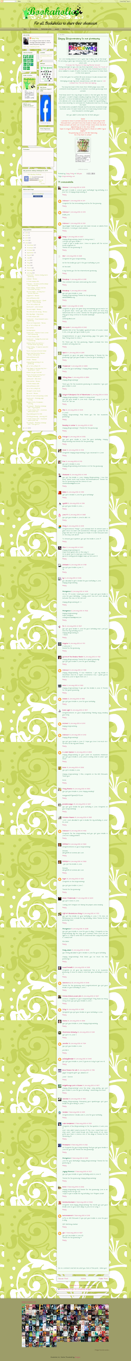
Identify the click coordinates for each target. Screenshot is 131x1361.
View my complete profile (31, 47)
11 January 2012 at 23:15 (76, 353)
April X (64, 353)
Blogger (77, 1357)
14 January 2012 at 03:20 (77, 844)
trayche (65, 643)
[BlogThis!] (89, 173)
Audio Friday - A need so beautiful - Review (37, 347)
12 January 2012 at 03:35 (77, 515)
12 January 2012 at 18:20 (74, 685)
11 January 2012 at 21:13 (77, 212)
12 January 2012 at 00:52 (76, 437)
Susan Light (66, 710)
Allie (63, 410)
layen (64, 879)
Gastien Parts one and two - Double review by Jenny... (35, 343)
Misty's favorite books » (102, 1350)
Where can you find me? (34, 372)
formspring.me (30, 330)
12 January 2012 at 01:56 (76, 503)
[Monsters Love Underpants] (24, 1309)
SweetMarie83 (67, 967)
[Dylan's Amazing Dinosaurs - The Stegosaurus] (90, 1308)
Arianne (65, 187)
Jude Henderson (68, 1123)
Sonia (64, 767)
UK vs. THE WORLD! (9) (33, 304)
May (28, 263)
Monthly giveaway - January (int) (36, 416)
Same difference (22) (32, 298)
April (28, 265)
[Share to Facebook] (92, 173)
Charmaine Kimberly (69, 1032)
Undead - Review (31, 279)
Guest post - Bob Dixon (33, 379)
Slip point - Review (32, 393)
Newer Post (63, 1278)
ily (63, 578)
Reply (64, 195)
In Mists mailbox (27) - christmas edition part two (36, 410)
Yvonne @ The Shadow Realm (72, 657)
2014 (26, 238)
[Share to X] (91, 173)
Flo (63, 626)
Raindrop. (65, 279)
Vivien (64, 450)
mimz (64, 685)
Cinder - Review (31, 360)
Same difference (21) (32, 357)
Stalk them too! (66, 29)
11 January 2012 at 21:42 (78, 327)
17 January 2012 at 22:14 (84, 898)
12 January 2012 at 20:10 (76, 723)
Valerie (64, 699)
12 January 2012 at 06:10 (74, 547)
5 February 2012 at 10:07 (83, 1172)
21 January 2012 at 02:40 (80, 950)
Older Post (103, 1278)
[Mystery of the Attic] (31, 1318)
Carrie (64, 1021)
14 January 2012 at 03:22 (77, 861)
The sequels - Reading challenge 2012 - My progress (36, 407)
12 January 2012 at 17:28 (77, 670)
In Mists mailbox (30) (32, 316)
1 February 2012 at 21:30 (76, 1112)
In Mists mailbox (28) (32, 384)
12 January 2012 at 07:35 (77, 565)
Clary (64, 526)
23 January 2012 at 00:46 (80, 983)
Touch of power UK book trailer (36, 351)
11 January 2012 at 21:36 (74, 306)
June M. (65, 515)
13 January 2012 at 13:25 (83, 817)
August (29, 255)
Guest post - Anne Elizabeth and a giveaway (37, 319)
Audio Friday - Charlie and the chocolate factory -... (36, 288)
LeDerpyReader (68, 1059)
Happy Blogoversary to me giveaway (34, 363)
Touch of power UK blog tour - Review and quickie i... (36, 375)
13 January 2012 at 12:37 (82, 804)
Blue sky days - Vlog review (35, 314)
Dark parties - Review (33, 381)
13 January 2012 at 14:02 (77, 831)
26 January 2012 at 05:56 (76, 1021)
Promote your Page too (45, 122)
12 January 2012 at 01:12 (74, 461)
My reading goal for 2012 (34, 414)
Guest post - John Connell (34, 307)
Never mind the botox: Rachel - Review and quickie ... (36, 354)
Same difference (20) (32, 386)
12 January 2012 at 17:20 (92, 657)
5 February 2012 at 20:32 (75, 1187)
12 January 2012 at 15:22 (79, 611)
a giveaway (83, 169)
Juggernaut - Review (32, 296)
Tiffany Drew (67, 377)
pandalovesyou (67, 804)
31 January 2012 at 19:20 (77, 1099)
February (30, 270)
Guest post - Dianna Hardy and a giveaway (37, 275)
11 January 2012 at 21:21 (77, 223)
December (30, 245)
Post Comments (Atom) (87, 1285)
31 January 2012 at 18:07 (91, 1085)
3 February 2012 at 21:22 (79, 1145)
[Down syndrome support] (45, 121)
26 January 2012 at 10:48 (86, 1032)
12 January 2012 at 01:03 (75, 450)
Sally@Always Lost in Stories (72, 1085)
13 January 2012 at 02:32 (75, 767)
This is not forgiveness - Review (36, 323)
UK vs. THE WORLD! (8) (33, 325)
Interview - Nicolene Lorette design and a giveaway (37, 284)
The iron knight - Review (33, 309)
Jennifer (65, 1043)
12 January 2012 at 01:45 (78, 475)
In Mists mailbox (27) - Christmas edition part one (36, 419)
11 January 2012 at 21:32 (78, 291)
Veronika (65, 1099)
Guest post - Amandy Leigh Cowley (35, 399)
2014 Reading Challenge (34, 174)
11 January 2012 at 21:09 (77, 187)
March (29, 268)
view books (43, 183)
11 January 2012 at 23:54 (80, 377)
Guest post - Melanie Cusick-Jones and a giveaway (37, 333)
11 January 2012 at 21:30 (78, 279)
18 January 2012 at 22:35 (79, 929)
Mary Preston (67, 789)
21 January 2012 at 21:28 (81, 967)
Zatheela (65, 565)
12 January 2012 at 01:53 (75, 492)
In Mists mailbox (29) (32, 337)
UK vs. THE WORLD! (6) (33, 388)
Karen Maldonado (69, 898)
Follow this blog (38, 196)
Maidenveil (66, 366)
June (28, 260)
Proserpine (66, 1145)
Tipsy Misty (35, 38)
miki (63, 256)
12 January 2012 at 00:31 (84, 425)
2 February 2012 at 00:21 (83, 1123)
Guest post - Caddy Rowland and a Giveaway (37, 339)
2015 (26, 235)
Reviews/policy (34, 29)
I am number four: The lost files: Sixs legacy (87, 82)
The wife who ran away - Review (36, 312)
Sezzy (64, 237)
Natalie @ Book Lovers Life (71, 996)
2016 (26, 233)
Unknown (65, 201)
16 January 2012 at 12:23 (75, 879)
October (30, 250)
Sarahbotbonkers (68, 1202)
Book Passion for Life (69, 1070)
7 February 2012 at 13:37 (73, 1233)
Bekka (64, 492)
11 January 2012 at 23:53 (79, 366)
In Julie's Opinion (68, 752)
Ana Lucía (66, 327)
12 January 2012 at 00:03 (99, 395)
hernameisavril (67, 1215)
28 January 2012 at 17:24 (77, 1043)
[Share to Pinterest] (94, 173)
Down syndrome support (45, 94)
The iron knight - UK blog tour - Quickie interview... (36, 292)
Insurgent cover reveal (33, 391)
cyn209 (64, 503)
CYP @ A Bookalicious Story (72, 913)
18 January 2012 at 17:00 (90, 913)
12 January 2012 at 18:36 (76, 699)
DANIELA (65, 844)
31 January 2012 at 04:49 (82, 1059)
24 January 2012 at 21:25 (75, 1009)
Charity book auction (46, 29)
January (29, 273)
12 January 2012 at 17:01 (77, 643)
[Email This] (87, 173)
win (73, 176)
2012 (26, 243)
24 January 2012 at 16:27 (90, 996)
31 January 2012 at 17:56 (86, 1070)
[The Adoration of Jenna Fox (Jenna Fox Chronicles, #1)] (48, 1319)
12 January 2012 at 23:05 (83, 752)
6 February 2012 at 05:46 (84, 1202)
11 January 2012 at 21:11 (77, 201)
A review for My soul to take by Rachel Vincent (83, 65)
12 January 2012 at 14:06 (79, 591)
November (30, 248)
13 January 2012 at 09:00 (81, 789)
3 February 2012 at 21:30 (79, 1158)
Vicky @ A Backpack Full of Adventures (76, 395)
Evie (63, 461)
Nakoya (65, 437)
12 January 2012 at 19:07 (79, 710)
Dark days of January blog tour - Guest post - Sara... (36, 369)
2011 (26, 428)
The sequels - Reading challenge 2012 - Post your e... (36, 423)
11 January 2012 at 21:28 (73, 256)
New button (30, 328)
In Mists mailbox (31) (32, 281)
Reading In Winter (68, 425)
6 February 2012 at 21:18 (81, 1215)
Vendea (65, 1112)
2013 (26, 240)
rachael (65, 723)
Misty (30, 177)
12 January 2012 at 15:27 (73, 626)
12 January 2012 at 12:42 (72, 578)
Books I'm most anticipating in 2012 (37, 396)
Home (25, 29)
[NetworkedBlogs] (38, 194)
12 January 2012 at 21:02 (77, 735)
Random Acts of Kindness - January (35, 403)
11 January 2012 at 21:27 (75, 237)
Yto (63, 1233)
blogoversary (67, 176)
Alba (64, 547)
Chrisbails (65, 475)
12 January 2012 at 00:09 (74, 410)
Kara (64, 306)
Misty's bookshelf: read (29, 1302)
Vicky (64, 1009)
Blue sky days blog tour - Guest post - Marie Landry (36, 301)
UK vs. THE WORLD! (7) (33, 366)
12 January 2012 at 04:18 (75, 526)
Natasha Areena (68, 817)
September (30, 253)
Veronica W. (66, 983)
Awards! (57, 29)
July (28, 258)
